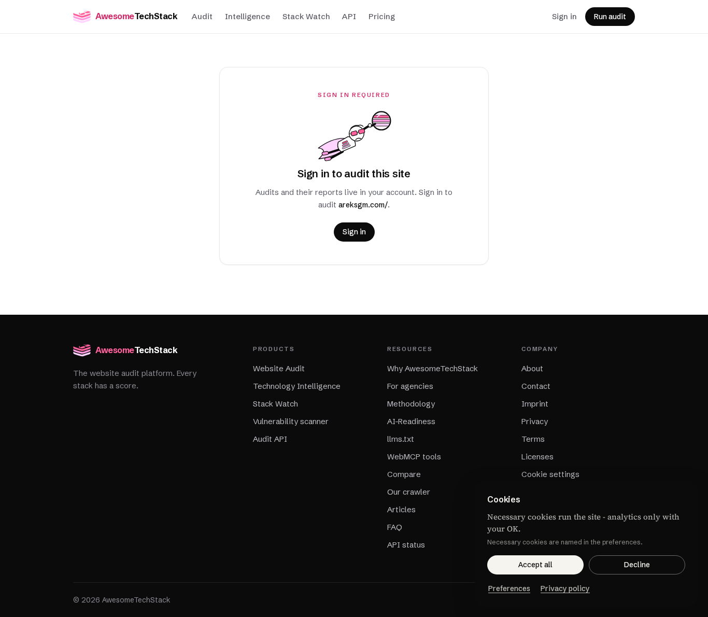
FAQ (394, 527)
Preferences (509, 588)
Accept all (535, 564)
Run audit (610, 16)
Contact (535, 386)
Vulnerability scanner (291, 421)
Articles (401, 509)
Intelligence (247, 16)
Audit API (270, 439)
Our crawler (408, 492)
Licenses (537, 456)
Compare (404, 474)
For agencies (410, 386)
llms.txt (400, 439)
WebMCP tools (414, 456)
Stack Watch (306, 16)
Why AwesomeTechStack (432, 368)
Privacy (534, 421)
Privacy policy (565, 588)
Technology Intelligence (297, 386)
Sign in (564, 16)
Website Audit (279, 368)
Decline (637, 564)
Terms (533, 439)
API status (406, 545)
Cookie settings (550, 474)
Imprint (534, 404)
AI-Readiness (411, 421)
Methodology (411, 404)
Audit (202, 16)
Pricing (382, 16)
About (532, 368)
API (349, 16)
